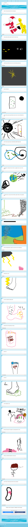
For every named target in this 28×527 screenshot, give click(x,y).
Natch (3, 171)
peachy (3, 86)
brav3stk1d (3, 65)
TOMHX (3, 165)
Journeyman (3, 144)
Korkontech (3, 60)
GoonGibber (3, 118)
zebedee (3, 34)
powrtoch (3, 139)
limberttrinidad (4, 112)
